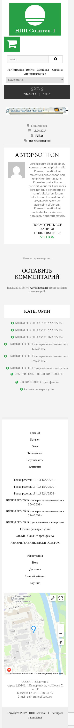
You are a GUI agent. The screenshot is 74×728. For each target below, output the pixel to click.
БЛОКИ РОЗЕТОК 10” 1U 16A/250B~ (39, 323)
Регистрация (15, 69)
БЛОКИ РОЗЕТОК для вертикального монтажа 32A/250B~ (39, 358)
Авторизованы (39, 287)
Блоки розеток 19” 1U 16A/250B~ (35, 486)
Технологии (35, 453)
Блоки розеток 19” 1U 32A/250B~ (35, 493)
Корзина (57, 69)
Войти (30, 69)
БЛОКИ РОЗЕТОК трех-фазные (39, 382)
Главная (30, 94)
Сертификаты (35, 460)
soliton (39, 135)
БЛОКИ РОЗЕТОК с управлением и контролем (39, 368)
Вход (35, 562)
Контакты (35, 466)
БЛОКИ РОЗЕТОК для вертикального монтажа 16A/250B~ (39, 346)
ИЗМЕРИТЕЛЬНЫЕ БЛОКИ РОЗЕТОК (39, 374)
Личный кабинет (35, 73)
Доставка (43, 69)
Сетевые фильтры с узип (39, 389)
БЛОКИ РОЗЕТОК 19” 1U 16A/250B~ (39, 330)
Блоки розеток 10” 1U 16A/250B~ (35, 479)
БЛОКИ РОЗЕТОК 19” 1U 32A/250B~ (39, 337)
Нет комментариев (40, 140)
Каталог (35, 439)
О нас (35, 446)
